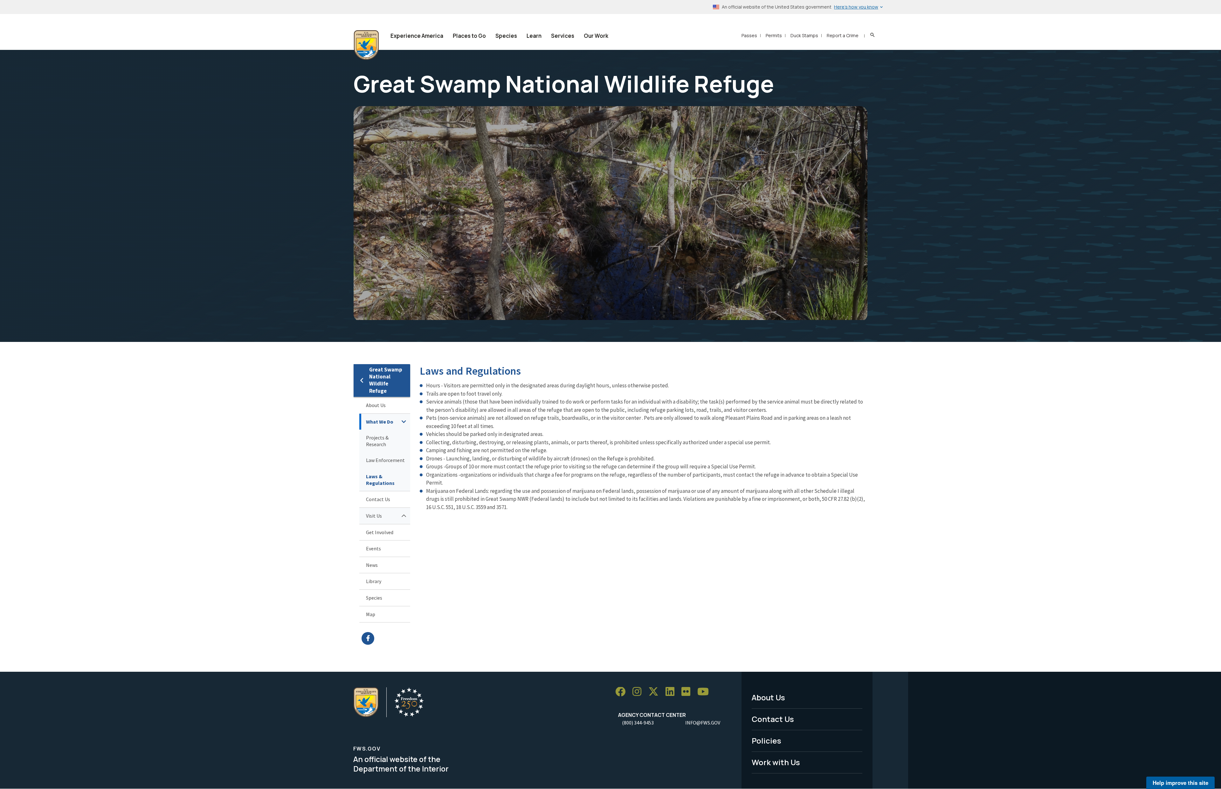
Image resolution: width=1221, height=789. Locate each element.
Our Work (596, 35)
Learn (534, 35)
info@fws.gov (702, 722)
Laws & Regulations (380, 479)
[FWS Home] (366, 45)
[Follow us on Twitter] (655, 692)
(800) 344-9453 (638, 722)
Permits (774, 35)
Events (373, 548)
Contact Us (378, 499)
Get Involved (379, 532)
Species (506, 35)
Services (562, 35)
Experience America (416, 35)
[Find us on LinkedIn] (672, 692)
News (372, 565)
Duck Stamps (804, 35)
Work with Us (776, 762)
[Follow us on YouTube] (705, 692)
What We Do (379, 421)
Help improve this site (1180, 782)
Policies (766, 740)
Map (370, 614)
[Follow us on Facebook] (622, 692)
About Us (376, 405)
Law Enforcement (385, 460)
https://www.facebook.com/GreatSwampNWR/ (386, 638)
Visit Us (374, 516)
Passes (749, 35)
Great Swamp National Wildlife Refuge (385, 380)
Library (373, 581)
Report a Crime (843, 35)
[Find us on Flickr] (688, 692)
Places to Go (469, 35)
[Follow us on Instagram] (639, 692)
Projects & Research (377, 440)
